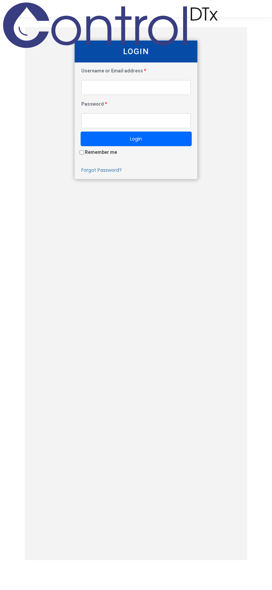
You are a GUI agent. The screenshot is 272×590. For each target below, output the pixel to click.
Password (94, 104)
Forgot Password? (101, 170)
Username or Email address (113, 70)
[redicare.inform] (110, 8)
